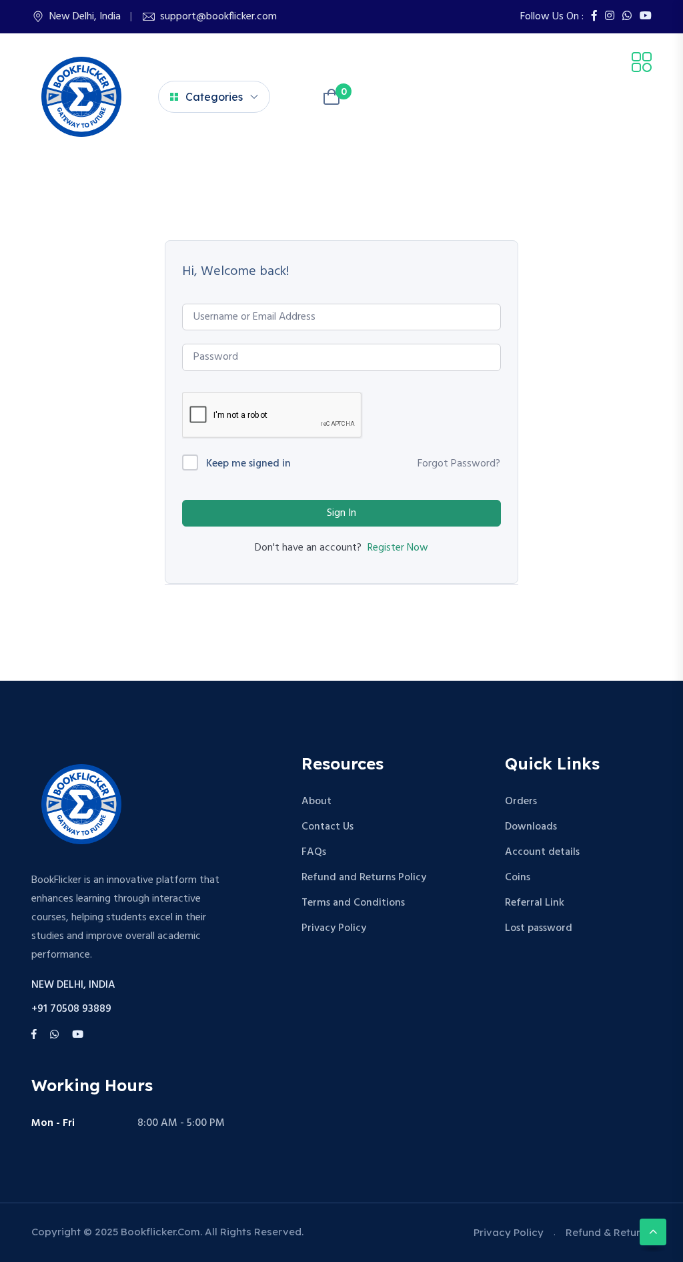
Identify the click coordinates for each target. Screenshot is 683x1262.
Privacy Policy (333, 928)
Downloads (531, 827)
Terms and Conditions (353, 903)
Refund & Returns (609, 1232)
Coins (517, 877)
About (316, 801)
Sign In (341, 513)
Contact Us (327, 827)
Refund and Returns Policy (363, 877)
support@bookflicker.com (218, 16)
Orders (521, 801)
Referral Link (534, 903)
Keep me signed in (248, 464)
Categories (214, 96)
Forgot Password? (459, 464)
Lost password (538, 928)
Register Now (398, 548)
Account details (542, 852)
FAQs (313, 852)
